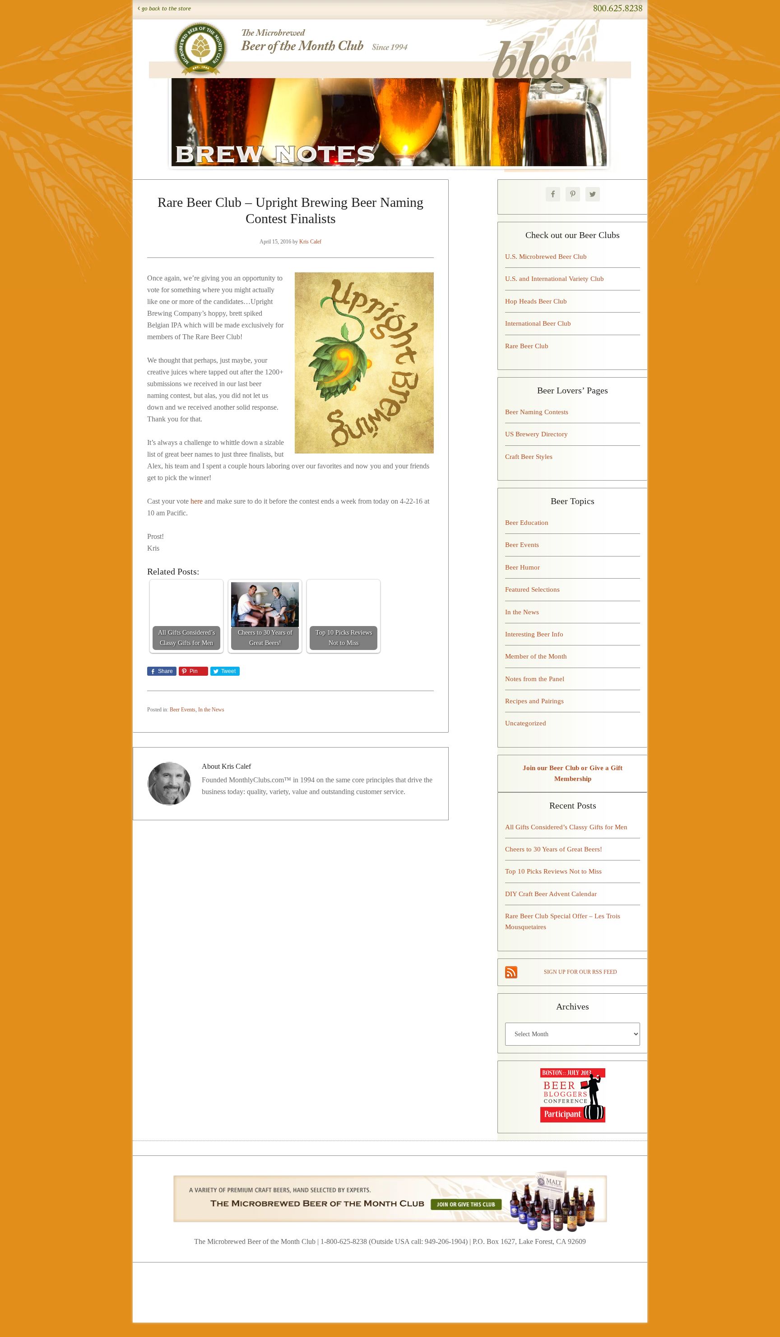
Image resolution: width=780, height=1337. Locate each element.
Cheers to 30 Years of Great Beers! (553, 849)
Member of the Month (536, 656)
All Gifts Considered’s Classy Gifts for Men (566, 827)
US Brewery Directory (536, 434)
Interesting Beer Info (534, 634)
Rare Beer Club (526, 346)
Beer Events (182, 709)
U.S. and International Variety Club (554, 278)
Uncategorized (525, 723)
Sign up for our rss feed (580, 972)
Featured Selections (532, 589)
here (196, 501)
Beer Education (526, 522)
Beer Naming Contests (536, 412)
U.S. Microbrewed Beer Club (546, 256)
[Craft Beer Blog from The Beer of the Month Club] (390, 31)
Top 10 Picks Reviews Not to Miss (553, 871)
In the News (211, 709)
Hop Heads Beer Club (536, 301)
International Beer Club (538, 323)
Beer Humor (522, 567)
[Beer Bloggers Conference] (572, 1120)
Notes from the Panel (534, 679)
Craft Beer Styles (528, 456)
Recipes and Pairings (534, 701)
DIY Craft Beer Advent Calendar (551, 894)
